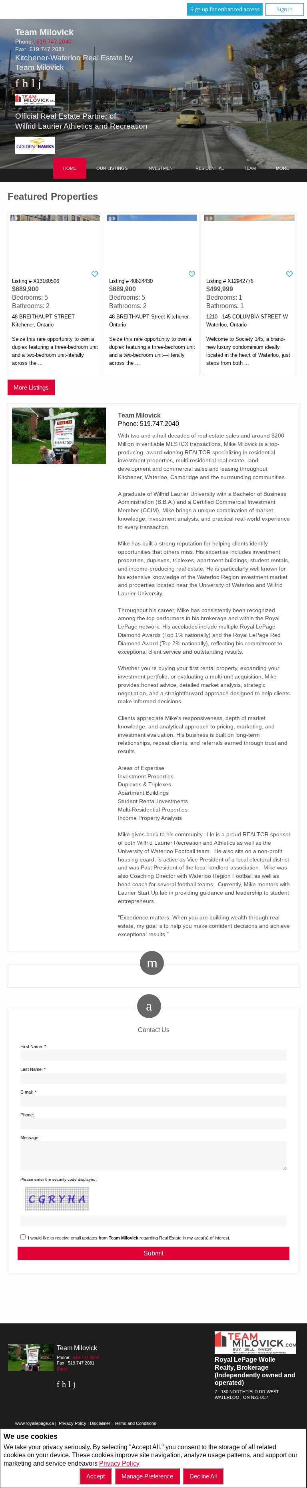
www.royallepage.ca (34, 1423)
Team (250, 168)
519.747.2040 (54, 41)
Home (69, 168)
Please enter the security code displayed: (58, 1179)
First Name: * (33, 1046)
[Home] (81, 100)
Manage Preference (147, 1476)
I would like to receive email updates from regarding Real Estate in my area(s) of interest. (129, 1237)
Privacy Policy (119, 1463)
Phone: (27, 1114)
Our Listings (112, 168)
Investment (161, 168)
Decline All (203, 1476)
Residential (209, 168)
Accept (95, 1476)
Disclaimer (100, 1423)
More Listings (31, 387)
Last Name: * (33, 1069)
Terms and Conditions (135, 1423)
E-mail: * (28, 1092)
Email (62, 1369)
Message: (30, 1137)
